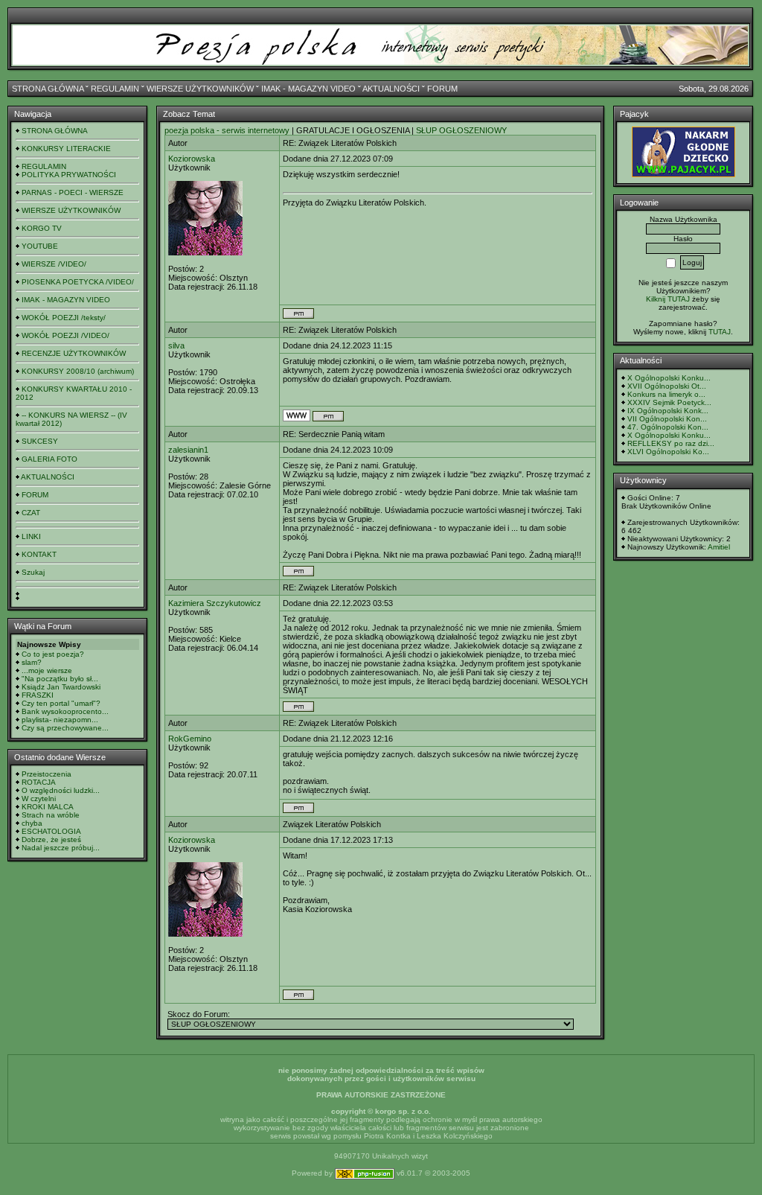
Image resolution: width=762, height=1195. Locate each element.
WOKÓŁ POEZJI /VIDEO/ (65, 335)
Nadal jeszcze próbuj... (61, 848)
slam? (32, 662)
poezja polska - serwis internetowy (226, 130)
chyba (32, 823)
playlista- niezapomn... (60, 720)
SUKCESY (40, 441)
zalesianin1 (188, 449)
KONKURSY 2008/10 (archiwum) (78, 371)
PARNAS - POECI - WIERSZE (73, 192)
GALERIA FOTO (49, 459)
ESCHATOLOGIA (51, 831)
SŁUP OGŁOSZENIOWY (461, 130)
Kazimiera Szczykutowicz (214, 603)
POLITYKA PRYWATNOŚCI (69, 175)
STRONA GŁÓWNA (47, 88)
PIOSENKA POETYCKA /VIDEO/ (78, 282)
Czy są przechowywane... (65, 728)
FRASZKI (38, 695)
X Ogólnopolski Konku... (669, 378)
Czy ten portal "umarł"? (61, 703)
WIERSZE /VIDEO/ (54, 264)
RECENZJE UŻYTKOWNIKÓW (74, 353)
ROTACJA (39, 782)
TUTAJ (719, 332)
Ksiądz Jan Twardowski (61, 687)
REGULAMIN (115, 88)
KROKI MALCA (48, 807)
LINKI (31, 536)
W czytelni (39, 798)
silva (176, 345)
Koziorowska (191, 158)
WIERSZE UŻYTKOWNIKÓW (200, 88)
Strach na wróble (51, 815)
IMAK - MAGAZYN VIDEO (308, 88)
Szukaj (33, 572)
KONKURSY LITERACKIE (66, 148)
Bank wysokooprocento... (65, 711)
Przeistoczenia (46, 774)
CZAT (31, 513)
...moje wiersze (47, 670)
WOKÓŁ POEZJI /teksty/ (64, 317)
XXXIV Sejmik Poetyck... (669, 402)
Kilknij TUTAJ (668, 299)
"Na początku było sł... (60, 679)
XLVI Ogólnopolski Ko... (668, 451)
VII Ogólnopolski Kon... (667, 419)
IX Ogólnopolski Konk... (667, 411)
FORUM (442, 88)
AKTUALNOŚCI (391, 88)
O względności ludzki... (61, 790)
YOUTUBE (40, 246)
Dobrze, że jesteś (51, 839)
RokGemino (189, 738)
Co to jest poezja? (53, 654)
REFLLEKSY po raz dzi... (670, 443)
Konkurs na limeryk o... (666, 394)
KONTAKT (39, 554)
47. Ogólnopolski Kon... (667, 427)
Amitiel (719, 547)
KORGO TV (42, 228)
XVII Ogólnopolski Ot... (666, 386)
